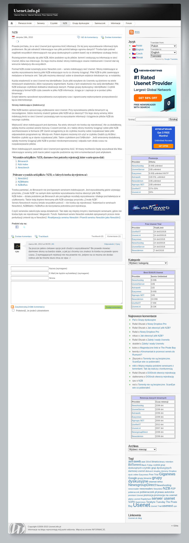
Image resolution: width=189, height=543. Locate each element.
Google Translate (171, 59)
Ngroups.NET (138, 184)
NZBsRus (23, 185)
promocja (148, 495)
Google (132, 478)
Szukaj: (131, 119)
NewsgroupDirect (140, 432)
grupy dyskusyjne (145, 479)
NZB (65, 23)
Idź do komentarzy (89, 37)
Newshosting (138, 166)
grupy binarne (145, 478)
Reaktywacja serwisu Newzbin (63, 217)
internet (153, 481)
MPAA (160, 482)
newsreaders (146, 488)
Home (12, 23)
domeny (164, 471)
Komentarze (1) (114, 236)
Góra (175, 526)
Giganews (167, 474)
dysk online (133, 474)
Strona (52, 278)
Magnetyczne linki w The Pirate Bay (158, 347)
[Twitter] (24, 227)
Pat (134, 320)
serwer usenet (163, 498)
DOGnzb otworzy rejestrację (161, 373)
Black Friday (147, 465)
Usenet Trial (156, 506)
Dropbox (173, 471)
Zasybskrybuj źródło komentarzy (30, 307)
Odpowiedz (109, 244)
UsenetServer (138, 169)
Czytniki (53, 23)
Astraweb (136, 177)
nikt (134, 366)
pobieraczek (133, 492)
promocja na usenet (165, 495)
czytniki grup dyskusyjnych (156, 467)
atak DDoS (146, 462)
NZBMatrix (23, 182)
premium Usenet (135, 495)
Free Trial (154, 474)
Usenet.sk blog (135, 518)
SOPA (131, 502)
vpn (175, 506)
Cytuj (118, 244)
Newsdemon (137, 181)
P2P (173, 488)
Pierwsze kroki (25, 23)
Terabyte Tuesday (155, 502)
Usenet (141, 505)
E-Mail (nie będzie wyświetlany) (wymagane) (69, 273)
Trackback (43, 236)
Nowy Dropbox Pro (156, 324)
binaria (155, 461)
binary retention (166, 462)
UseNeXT (136, 188)
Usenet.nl (136, 192)
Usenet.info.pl (27, 10)
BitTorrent (134, 464)
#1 (53, 244)
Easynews (136, 173)
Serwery (41, 23)
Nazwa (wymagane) (58, 268)
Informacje (115, 23)
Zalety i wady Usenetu (158, 340)
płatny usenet (134, 499)
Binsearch (23, 161)
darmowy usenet (136, 471)
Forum (129, 23)
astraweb (134, 461)
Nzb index (23, 164)
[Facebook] (17, 227)
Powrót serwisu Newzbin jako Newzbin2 (100, 217)
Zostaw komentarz (113, 37)
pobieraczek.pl (148, 491)
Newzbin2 (23, 178)
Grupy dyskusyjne (81, 23)
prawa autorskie (165, 492)
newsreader (133, 489)
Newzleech (23, 167)
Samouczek (100, 23)
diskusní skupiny (153, 471)
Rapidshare (146, 499)
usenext (167, 506)
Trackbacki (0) (97, 236)
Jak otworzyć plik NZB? (159, 328)
